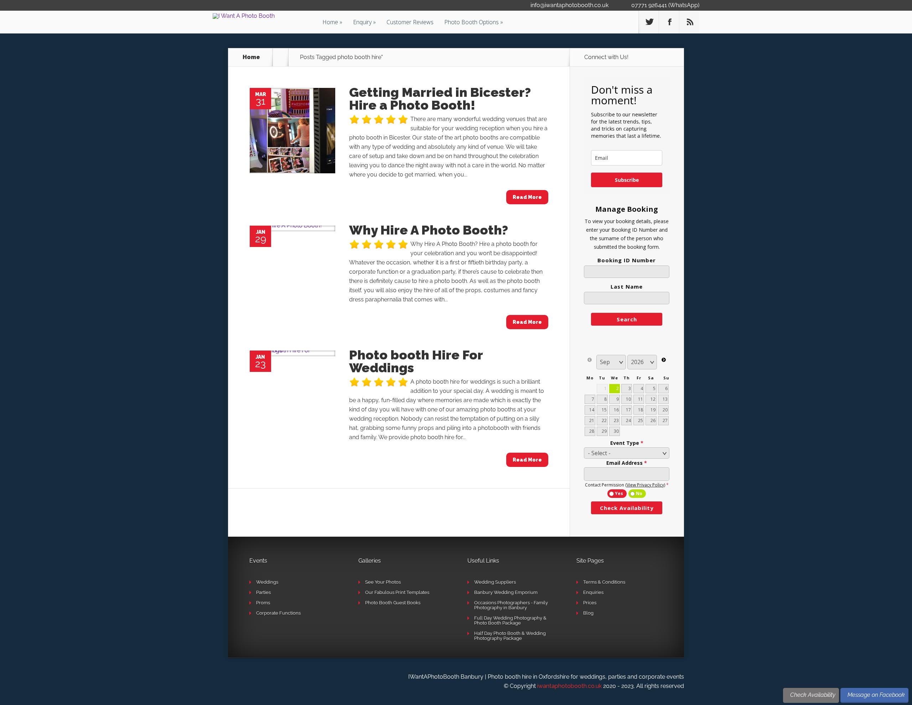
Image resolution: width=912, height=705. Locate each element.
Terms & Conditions (604, 582)
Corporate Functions (278, 613)
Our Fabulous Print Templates (397, 592)
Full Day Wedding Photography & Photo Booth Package (510, 620)
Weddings (267, 582)
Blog (588, 613)
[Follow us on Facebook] (669, 22)
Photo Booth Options (471, 22)
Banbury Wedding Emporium (506, 592)
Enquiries (593, 592)
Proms (263, 602)
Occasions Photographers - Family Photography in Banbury (511, 605)
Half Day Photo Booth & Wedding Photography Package (510, 636)
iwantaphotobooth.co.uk (569, 686)
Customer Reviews (410, 22)
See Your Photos (383, 582)
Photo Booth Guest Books (392, 602)
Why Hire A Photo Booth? (428, 229)
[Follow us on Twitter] (649, 22)
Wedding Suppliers (495, 582)
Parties (263, 592)
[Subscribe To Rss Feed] (689, 22)
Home (330, 22)
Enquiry (362, 22)
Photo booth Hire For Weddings (416, 361)
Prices (589, 602)
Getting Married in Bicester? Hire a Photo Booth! (440, 98)
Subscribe (627, 180)
